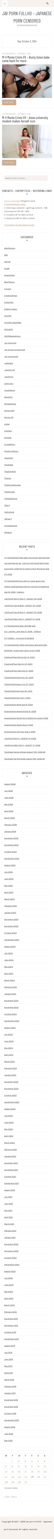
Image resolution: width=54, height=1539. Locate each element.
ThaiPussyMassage (12, 485)
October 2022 (10, 1095)
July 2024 (8, 953)
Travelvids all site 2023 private (19, 225)
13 (45, 1466)
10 (26, 1466)
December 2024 (11, 919)
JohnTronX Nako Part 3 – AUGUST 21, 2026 (22, 619)
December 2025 (11, 838)
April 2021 (8, 1217)
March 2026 (9, 818)
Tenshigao (8, 465)
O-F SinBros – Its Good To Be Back (19, 638)
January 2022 (10, 1156)
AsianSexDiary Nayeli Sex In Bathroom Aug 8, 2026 (26, 718)
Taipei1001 (8, 458)
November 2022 (11, 1089)
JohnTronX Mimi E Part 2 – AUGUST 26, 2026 (23, 599)
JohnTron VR (9, 370)
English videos (10, 309)
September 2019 (11, 1339)
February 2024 (10, 987)
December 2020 (11, 1244)
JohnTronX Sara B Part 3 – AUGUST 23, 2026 (23, 612)
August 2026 (10, 784)
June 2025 (9, 879)
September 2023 (11, 1021)
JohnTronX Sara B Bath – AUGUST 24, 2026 (22, 606)
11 (32, 1466)
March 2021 (9, 1224)
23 (19, 1476)
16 (19, 1471)
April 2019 (8, 1373)
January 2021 (10, 1238)
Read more (9, 102)
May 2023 (8, 1048)
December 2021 (11, 1163)
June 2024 (9, 960)
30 (19, 1482)
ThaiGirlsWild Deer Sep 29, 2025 (18, 691)
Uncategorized (10, 526)
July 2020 (8, 1278)
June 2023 (9, 1041)
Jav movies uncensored (14, 350)
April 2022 (8, 1136)
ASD (6, 255)
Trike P (7, 505)
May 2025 (8, 886)
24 (26, 1476)
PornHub (7, 438)
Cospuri (7, 289)
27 (45, 1476)
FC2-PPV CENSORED (12, 323)
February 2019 (10, 1386)
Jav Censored (10, 343)
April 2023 (8, 1055)
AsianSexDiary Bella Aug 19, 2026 (18, 705)
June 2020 (9, 1285)
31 (26, 1482)
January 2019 (10, 1393)
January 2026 (10, 831)
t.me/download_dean (15, 204)
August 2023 (10, 1028)
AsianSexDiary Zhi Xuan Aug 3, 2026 (19, 732)
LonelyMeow (9, 390)
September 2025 (11, 859)
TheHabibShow (10, 499)
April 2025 (8, 892)
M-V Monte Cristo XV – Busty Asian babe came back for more (25, 59)
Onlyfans (8, 431)
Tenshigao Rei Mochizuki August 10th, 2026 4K (24, 759)
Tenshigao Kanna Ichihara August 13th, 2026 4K (24, 752)
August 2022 (10, 1109)
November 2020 (11, 1251)
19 (38, 1471)
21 (6, 1476)
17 (26, 1471)
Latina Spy (8, 384)
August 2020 (10, 1271)
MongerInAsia (10, 404)
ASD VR (7, 262)
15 (13, 1471)
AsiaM (6, 269)
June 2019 (8, 1359)
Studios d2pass (11, 451)
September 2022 (11, 1102)
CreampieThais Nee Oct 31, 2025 (18, 664)
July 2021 (8, 1197)
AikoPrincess (9, 248)
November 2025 (11, 845)
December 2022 (11, 1082)
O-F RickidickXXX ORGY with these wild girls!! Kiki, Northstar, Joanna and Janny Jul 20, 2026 (25, 648)
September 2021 (11, 1183)
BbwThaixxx (9, 282)
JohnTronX (8, 377)
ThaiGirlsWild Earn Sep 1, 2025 (17, 698)
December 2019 (11, 1319)
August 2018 (9, 1427)
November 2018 (11, 1407)
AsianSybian (9, 275)
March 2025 (9, 899)
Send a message (12, 201)
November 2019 (11, 1326)
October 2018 (10, 1413)
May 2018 (8, 1441)
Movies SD (8, 417)
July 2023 (8, 1035)
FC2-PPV (7, 316)
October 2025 (10, 852)
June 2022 (9, 1122)
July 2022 (8, 1116)
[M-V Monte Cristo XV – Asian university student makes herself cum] (27, 141)
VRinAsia (8, 532)
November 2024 (11, 926)
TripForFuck (9, 512)
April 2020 (8, 1298)
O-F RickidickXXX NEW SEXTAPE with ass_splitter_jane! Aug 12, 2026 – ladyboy (22, 629)
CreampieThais (10, 296)
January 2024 (10, 994)
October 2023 (10, 1014)
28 (6, 1482)
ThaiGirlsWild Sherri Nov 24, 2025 (19, 678)
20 (45, 1471)
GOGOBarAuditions (12, 336)
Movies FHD (9, 411)
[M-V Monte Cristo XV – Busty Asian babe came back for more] (27, 81)
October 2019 (10, 1332)
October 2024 (10, 933)
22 (13, 1476)
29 (13, 1482)
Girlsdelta (8, 329)
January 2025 (10, 913)
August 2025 (10, 865)
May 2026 (8, 804)
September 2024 (11, 940)
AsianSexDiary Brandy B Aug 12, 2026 (20, 711)
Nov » (14, 1496)
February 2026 (10, 825)
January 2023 (10, 1075)
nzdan (7, 424)
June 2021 (8, 1204)
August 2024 (10, 947)
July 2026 (8, 791)
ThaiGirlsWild (10, 472)
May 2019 (8, 1366)
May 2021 (8, 1210)
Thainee (7, 478)
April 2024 (8, 974)
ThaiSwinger (9, 492)
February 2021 (10, 1231)
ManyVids (8, 397)
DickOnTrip (8, 302)
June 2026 (9, 798)
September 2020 (11, 1265)
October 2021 (10, 1177)
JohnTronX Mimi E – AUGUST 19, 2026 (20, 739)
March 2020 (9, 1305)
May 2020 (8, 1292)
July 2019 (8, 1353)
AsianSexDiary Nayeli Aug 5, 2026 (18, 725)
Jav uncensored (8, 53)
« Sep (7, 1496)
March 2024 (9, 980)
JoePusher (8, 363)
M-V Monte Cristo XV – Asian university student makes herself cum (25, 119)
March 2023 (9, 1062)
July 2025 (8, 872)
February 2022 (10, 1150)
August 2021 (9, 1190)
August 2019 (9, 1346)
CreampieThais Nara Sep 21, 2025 (18, 671)
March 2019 (9, 1380)
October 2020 (10, 1258)
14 (6, 1471)
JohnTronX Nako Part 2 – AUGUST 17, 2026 (22, 745)
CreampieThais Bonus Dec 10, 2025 (19, 657)
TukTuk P (8, 519)
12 (38, 1466)
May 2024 (8, 967)
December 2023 (11, 1001)
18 (32, 1471)
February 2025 (10, 906)
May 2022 (8, 1129)
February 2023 (10, 1068)
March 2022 (9, 1143)
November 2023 (11, 1007)
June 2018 (8, 1434)
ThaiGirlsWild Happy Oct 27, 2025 (19, 684)
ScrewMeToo (9, 444)
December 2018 (11, 1400)
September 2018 (11, 1420)
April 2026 (8, 811)
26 (39, 1476)
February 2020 (10, 1312)
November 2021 (11, 1170)
